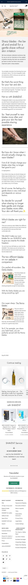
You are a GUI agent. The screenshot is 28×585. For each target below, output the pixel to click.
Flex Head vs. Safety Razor (20, 533)
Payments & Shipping (20, 503)
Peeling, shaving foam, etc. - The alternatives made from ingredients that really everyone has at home (12, 393)
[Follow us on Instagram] (6, 555)
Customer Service (6, 530)
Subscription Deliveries (18, 514)
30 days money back (7, 505)
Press (3, 540)
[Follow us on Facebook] (3, 555)
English (4, 568)
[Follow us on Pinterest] (9, 555)
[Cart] (25, 6)
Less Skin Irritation (20, 536)
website (11, 259)
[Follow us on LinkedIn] (9, 559)
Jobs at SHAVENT (6, 546)
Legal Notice (18, 521)
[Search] (5, 6)
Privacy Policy (19, 518)
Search (3, 523)
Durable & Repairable (20, 547)
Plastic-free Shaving (20, 545)
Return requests (19, 508)
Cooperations (5, 543)
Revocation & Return (20, 505)
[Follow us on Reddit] (3, 562)
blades (20, 257)
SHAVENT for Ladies (7, 513)
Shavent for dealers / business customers (7, 537)
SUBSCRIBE (14, 483)
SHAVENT (17, 96)
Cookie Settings (19, 523)
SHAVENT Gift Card (7, 521)
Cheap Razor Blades (20, 542)
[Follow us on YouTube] (3, 559)
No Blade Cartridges (20, 539)
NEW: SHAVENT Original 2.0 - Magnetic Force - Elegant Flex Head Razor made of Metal (9, 428)
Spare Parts (5, 518)
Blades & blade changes (5, 509)
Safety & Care (5, 515)
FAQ (3, 503)
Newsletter (4, 533)
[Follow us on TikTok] (6, 559)
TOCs (16, 511)
